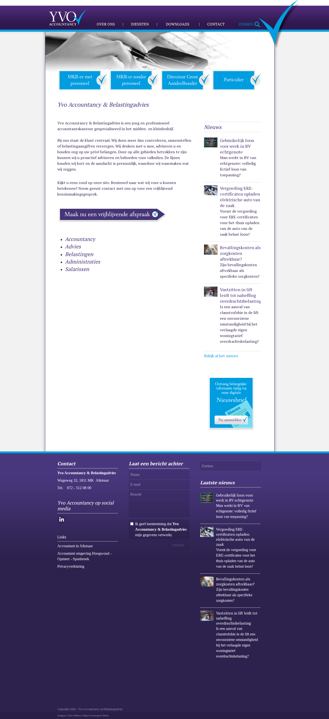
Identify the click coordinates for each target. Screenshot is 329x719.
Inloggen (61, 715)
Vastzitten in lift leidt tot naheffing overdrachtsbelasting (241, 295)
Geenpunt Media (100, 715)
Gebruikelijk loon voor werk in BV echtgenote (237, 146)
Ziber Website (74, 715)
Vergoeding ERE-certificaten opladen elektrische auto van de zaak (240, 196)
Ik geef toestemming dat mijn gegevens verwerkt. (161, 529)
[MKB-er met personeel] (83, 79)
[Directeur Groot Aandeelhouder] (185, 79)
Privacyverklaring (70, 566)
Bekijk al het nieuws (221, 355)
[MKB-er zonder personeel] (134, 79)
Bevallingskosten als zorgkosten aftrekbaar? (240, 253)
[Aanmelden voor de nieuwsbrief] (232, 431)
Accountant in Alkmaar (75, 546)
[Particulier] (237, 79)
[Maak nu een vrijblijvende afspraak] (112, 223)
